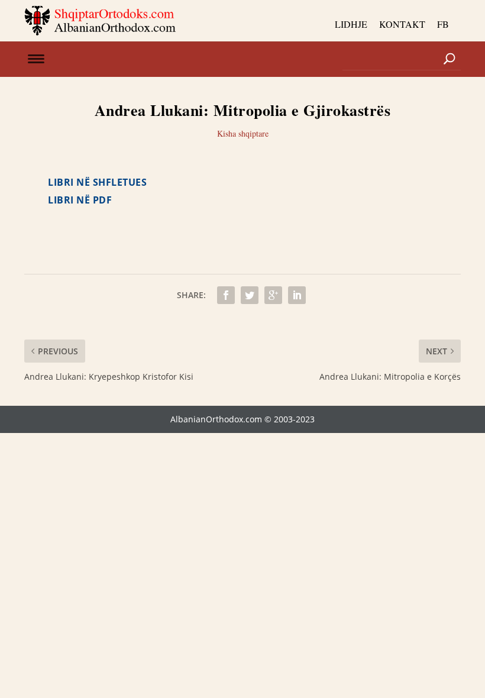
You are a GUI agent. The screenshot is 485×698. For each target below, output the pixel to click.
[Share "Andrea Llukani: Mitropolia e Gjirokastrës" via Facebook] (226, 295)
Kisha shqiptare (243, 133)
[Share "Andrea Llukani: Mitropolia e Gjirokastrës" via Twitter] (249, 295)
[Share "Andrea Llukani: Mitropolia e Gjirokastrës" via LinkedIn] (297, 295)
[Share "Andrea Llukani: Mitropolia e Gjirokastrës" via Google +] (273, 295)
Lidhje (351, 24)
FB (443, 24)
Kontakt (402, 24)
